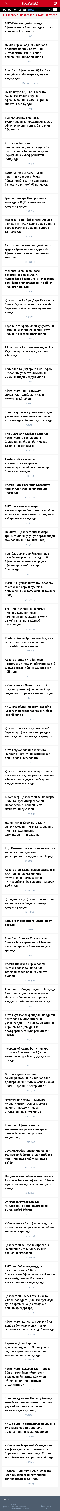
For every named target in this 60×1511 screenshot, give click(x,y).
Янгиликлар (10, 15)
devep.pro (45, 1508)
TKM (19, 9)
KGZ (9, 9)
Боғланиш (8, 1499)
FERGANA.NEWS (30, 3)
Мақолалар (27, 15)
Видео (40, 15)
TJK (14, 9)
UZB (24, 9)
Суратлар (51, 15)
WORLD (31, 9)
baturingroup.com (17, 1508)
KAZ (4, 9)
